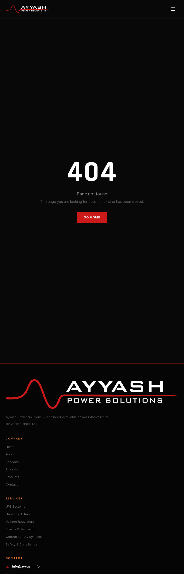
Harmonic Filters (18, 514)
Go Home (92, 217)
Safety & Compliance (21, 544)
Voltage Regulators (20, 521)
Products (12, 477)
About (10, 454)
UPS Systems (15, 506)
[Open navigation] (173, 9)
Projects (12, 469)
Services (12, 462)
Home (10, 447)
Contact (12, 484)
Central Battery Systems (24, 537)
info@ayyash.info (26, 566)
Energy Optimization (20, 529)
